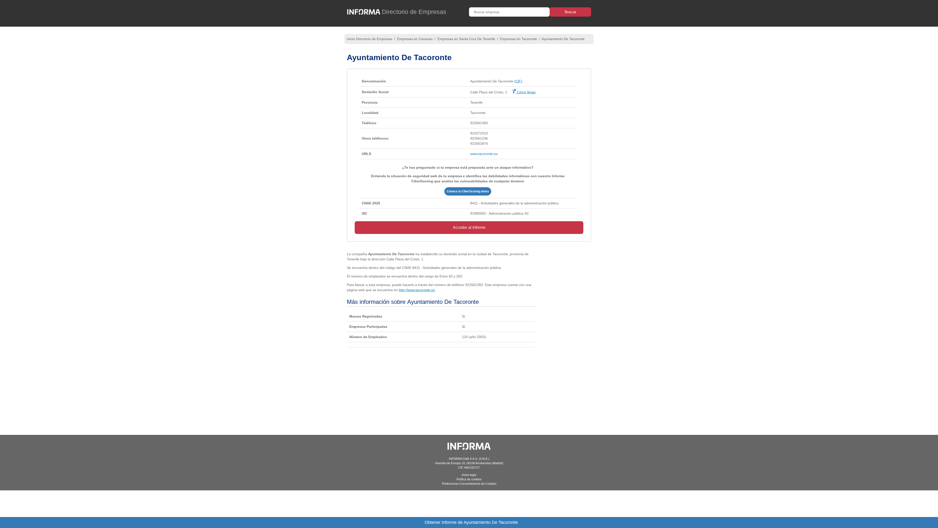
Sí (463, 316)
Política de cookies (469, 479)
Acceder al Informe (469, 227)
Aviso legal (469, 475)
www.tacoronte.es (484, 154)
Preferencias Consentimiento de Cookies (469, 483)
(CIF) (518, 81)
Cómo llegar (526, 92)
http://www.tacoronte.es (417, 290)
